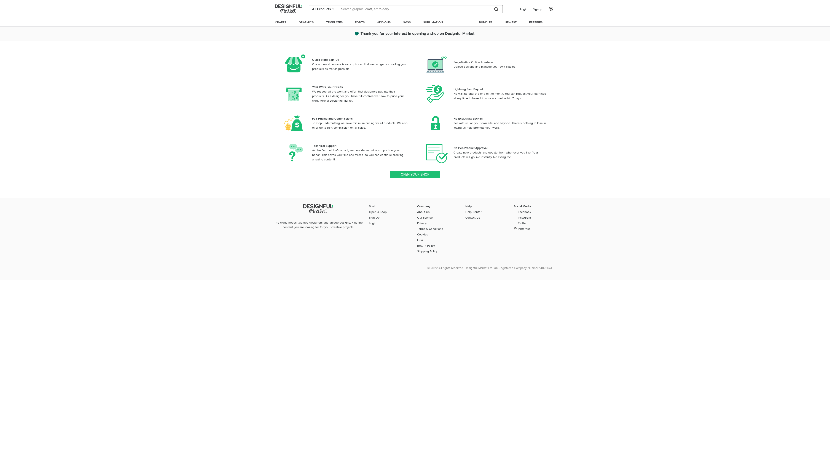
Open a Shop (378, 212)
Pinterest (524, 229)
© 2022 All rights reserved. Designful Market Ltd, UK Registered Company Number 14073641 (489, 268)
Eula (420, 240)
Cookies (422, 234)
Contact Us (472, 217)
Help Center (473, 212)
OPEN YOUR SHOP (415, 174)
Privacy (422, 223)
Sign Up (374, 217)
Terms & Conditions (430, 229)
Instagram (524, 217)
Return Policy (426, 246)
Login (523, 9)
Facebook (524, 212)
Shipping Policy (427, 251)
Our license (425, 217)
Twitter (522, 223)
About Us (423, 212)
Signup (537, 9)
